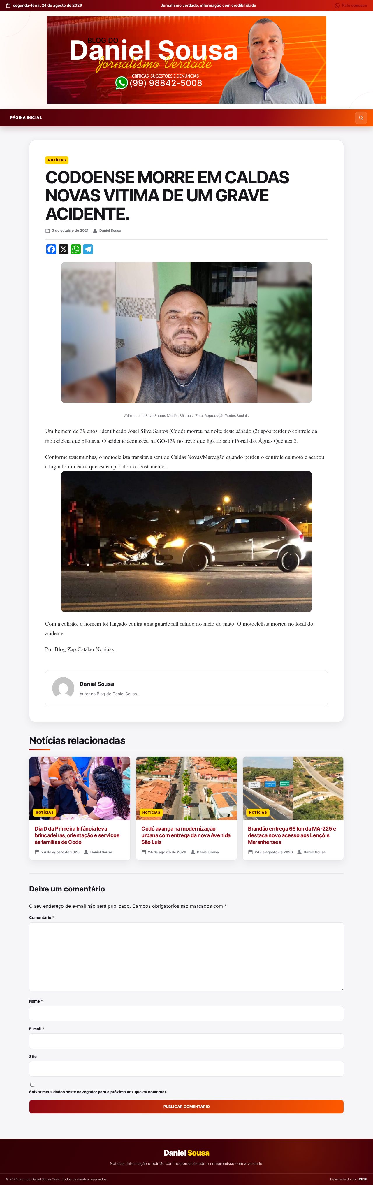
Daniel (186, 1152)
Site (33, 1056)
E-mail (37, 1028)
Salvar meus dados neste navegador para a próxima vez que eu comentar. (98, 1091)
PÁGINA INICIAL (26, 117)
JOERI (362, 1179)
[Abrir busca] (361, 118)
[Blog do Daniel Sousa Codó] (186, 60)
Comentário (41, 917)
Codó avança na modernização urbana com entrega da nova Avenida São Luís (186, 835)
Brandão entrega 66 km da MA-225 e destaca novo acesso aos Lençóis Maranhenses (292, 835)
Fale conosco (354, 5)
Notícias (57, 160)
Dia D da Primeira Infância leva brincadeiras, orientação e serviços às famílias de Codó (77, 835)
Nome (36, 1001)
